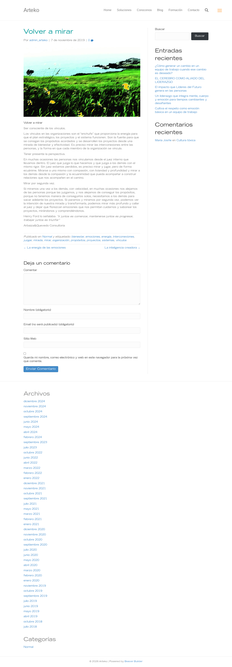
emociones (92, 237)
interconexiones (123, 237)
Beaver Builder (133, 661)
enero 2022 (31, 478)
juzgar (28, 240)
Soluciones (124, 10)
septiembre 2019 (35, 596)
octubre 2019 (33, 591)
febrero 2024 (33, 437)
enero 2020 (31, 581)
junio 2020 (31, 555)
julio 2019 (30, 601)
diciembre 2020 (34, 529)
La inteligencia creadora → (122, 248)
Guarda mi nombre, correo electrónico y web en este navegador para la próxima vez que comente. (81, 360)
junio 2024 (31, 422)
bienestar (77, 237)
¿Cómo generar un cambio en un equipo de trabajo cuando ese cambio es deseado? (180, 70)
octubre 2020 (33, 540)
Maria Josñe (163, 140)
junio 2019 (31, 606)
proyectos (93, 240)
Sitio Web (30, 339)
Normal (47, 237)
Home (107, 10)
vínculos (121, 240)
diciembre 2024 (34, 401)
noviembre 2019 (35, 586)
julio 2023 (30, 448)
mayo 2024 (31, 427)
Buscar (160, 29)
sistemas (108, 240)
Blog (160, 10)
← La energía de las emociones (45, 248)
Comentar (30, 270)
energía (106, 237)
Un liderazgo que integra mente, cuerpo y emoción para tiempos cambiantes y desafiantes (181, 100)
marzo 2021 (32, 514)
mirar (47, 240)
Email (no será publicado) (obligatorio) (49, 324)
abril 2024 (30, 432)
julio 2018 (30, 627)
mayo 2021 (31, 509)
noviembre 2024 (35, 406)
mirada (37, 240)
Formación (175, 10)
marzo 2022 (32, 468)
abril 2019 (30, 616)
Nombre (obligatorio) (37, 310)
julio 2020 (30, 550)
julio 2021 (30, 504)
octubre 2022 (33, 453)
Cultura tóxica (186, 140)
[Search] (205, 10)
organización (60, 240)
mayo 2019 (31, 611)
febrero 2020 (33, 576)
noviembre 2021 (35, 488)
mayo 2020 (31, 560)
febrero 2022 (33, 473)
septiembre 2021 (35, 499)
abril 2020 (30, 565)
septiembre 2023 (35, 442)
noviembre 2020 (35, 535)
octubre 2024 (33, 412)
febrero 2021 (33, 519)
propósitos (78, 240)
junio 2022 (31, 458)
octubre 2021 (33, 494)
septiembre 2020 (35, 545)
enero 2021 (31, 524)
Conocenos (144, 10)
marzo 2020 (32, 570)
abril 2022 (30, 463)
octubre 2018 (33, 622)
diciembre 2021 (34, 483)
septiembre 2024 (35, 417)
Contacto (193, 10)
